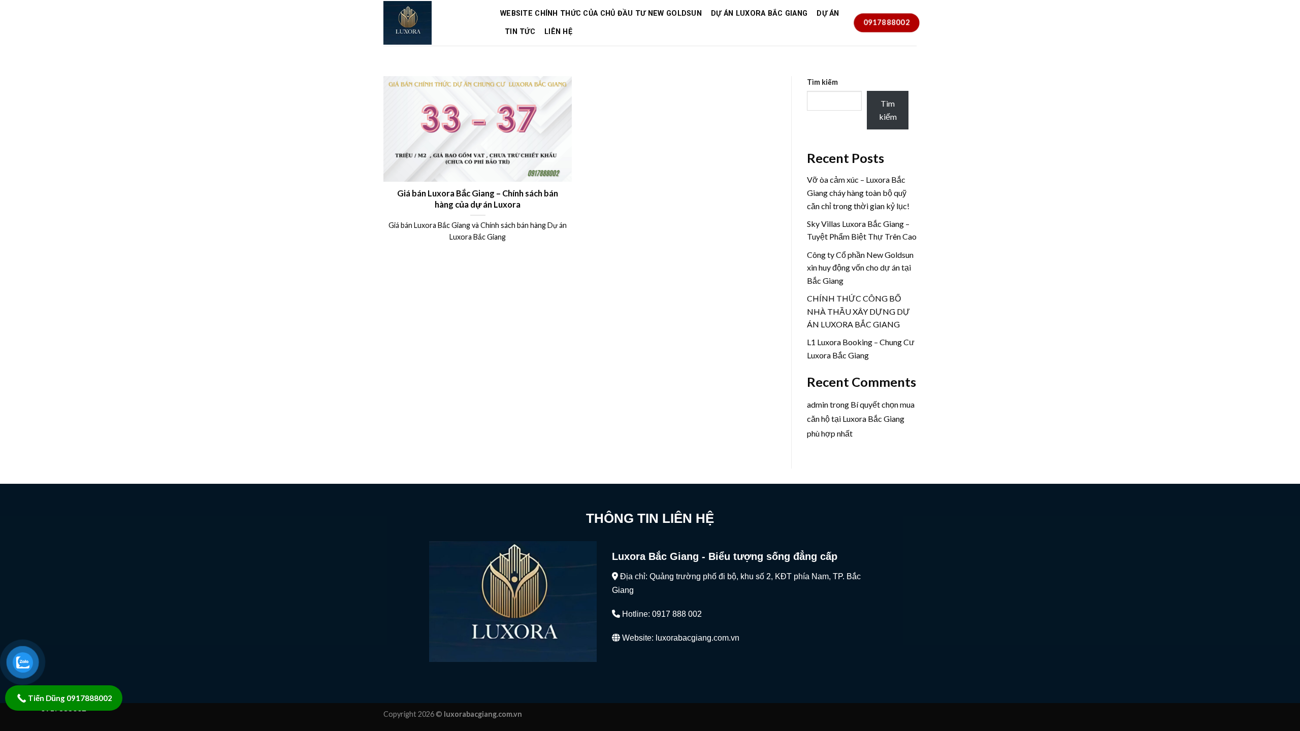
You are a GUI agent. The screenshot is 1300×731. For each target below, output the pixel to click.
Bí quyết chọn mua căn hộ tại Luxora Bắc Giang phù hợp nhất (861, 419)
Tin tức (520, 31)
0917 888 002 (677, 614)
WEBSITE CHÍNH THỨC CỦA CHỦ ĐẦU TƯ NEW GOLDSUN (601, 13)
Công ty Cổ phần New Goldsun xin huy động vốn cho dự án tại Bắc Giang (860, 267)
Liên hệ (558, 31)
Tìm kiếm (822, 82)
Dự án (828, 13)
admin (817, 404)
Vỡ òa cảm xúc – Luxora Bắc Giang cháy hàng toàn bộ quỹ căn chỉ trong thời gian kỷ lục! (858, 192)
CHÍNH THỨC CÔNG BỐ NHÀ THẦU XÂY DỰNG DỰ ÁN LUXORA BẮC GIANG (858, 311)
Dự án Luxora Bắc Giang (759, 13)
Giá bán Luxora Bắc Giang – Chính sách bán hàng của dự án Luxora (477, 199)
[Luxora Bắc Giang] (434, 23)
